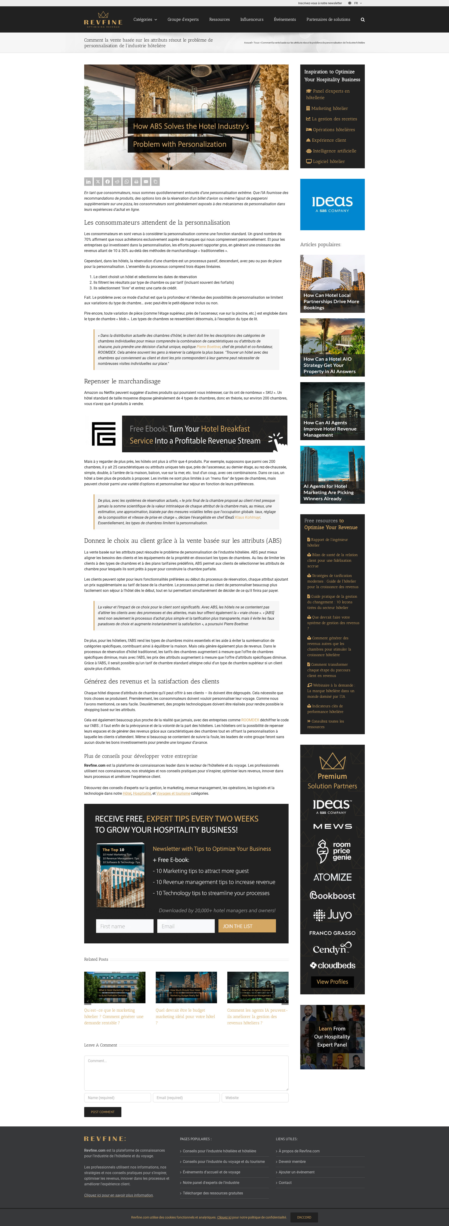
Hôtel (127, 793)
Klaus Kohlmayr (247, 517)
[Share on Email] (146, 181)
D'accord (304, 1217)
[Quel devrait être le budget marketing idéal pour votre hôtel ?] (186, 974)
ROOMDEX (250, 720)
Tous (256, 42)
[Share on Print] (136, 181)
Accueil (248, 42)
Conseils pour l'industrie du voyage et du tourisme (224, 1161)
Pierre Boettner (209, 347)
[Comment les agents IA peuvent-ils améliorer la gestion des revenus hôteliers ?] (258, 974)
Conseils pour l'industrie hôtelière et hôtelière (219, 1151)
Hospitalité (142, 793)
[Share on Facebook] (107, 181)
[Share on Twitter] (98, 181)
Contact (285, 1182)
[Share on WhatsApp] (127, 181)
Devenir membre (292, 1161)
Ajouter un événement (297, 1172)
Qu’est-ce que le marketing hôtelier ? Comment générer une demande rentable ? (113, 1016)
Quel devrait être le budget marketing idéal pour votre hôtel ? (185, 1016)
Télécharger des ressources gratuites (213, 1193)
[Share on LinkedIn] (88, 181)
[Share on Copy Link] (155, 181)
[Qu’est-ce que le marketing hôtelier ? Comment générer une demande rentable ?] (114, 974)
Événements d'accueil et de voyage (211, 1172)
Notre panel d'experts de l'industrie (211, 1182)
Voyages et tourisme (173, 793)
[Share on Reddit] (117, 181)
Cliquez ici (224, 1217)
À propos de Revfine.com (299, 1151)
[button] (363, 19)
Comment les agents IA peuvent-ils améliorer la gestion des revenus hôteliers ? (257, 1016)
